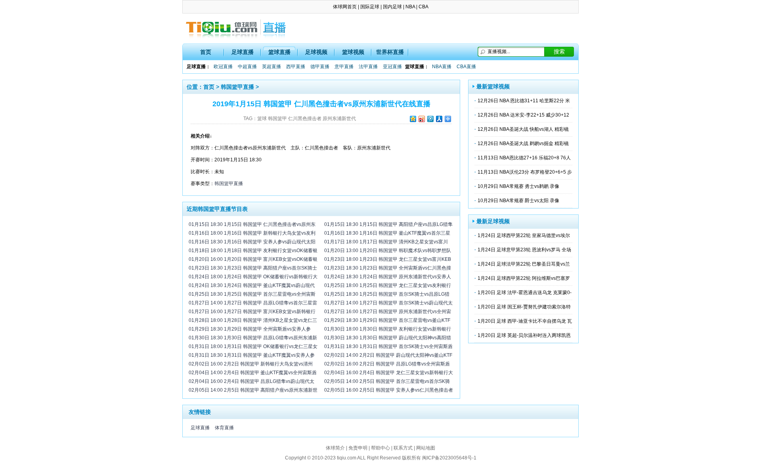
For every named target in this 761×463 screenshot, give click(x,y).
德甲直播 (319, 66)
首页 (205, 52)
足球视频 (316, 52)
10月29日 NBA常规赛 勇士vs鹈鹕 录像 (518, 186)
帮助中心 (380, 448)
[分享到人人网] (438, 119)
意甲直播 (344, 66)
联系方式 (403, 448)
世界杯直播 (390, 52)
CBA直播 (466, 66)
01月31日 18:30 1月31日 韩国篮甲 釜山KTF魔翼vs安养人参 (252, 355)
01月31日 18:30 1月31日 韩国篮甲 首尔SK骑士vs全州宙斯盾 (388, 346)
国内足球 (392, 7)
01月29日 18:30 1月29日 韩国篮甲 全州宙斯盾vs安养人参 (250, 329)
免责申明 (357, 448)
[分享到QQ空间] (412, 119)
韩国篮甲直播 (237, 87)
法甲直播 (368, 66)
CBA (423, 7)
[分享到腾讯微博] (430, 119)
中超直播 (247, 66)
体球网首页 (345, 7)
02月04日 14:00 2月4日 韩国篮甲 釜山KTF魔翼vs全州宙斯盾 (253, 372)
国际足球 (369, 7)
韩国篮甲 (277, 118)
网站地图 (425, 448)
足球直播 (242, 52)
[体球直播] (235, 28)
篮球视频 (353, 52)
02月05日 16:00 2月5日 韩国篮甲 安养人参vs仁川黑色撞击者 (388, 390)
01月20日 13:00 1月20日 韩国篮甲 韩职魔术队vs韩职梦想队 (387, 250)
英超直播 (271, 66)
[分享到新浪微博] (421, 119)
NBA (410, 7)
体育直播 (224, 427)
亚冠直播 (392, 66)
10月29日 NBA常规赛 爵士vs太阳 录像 (518, 200)
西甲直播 (295, 66)
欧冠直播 (223, 66)
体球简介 (335, 448)
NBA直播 (441, 66)
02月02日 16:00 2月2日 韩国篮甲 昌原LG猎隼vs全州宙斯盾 (387, 364)
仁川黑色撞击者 (304, 118)
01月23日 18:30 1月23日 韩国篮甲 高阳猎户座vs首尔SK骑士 (253, 268)
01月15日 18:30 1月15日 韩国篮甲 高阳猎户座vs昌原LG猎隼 (388, 224)
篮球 (262, 118)
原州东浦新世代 (339, 118)
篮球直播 (279, 52)
